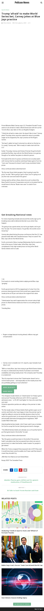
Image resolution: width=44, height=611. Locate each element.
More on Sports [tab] (9, 387)
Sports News (5, 10)
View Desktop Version (22, 604)
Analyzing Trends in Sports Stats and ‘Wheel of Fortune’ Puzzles (20, 532)
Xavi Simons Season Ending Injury (14, 598)
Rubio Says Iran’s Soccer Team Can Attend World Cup (22, 565)
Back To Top (38, 609)
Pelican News (22, 3)
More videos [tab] (7, 391)
